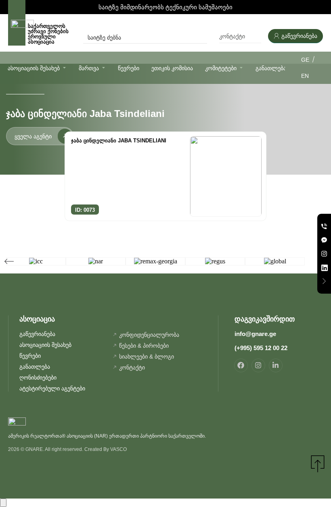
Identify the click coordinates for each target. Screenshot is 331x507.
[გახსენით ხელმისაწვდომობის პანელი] (3, 503)
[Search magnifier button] (201, 37)
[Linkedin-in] (276, 365)
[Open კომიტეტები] (241, 67)
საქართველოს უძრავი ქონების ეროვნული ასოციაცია (48, 34)
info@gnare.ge (255, 333)
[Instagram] (258, 365)
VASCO (118, 449)
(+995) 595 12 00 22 (261, 347)
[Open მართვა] (103, 67)
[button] (9, 261)
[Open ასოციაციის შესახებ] (64, 67)
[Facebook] (241, 365)
